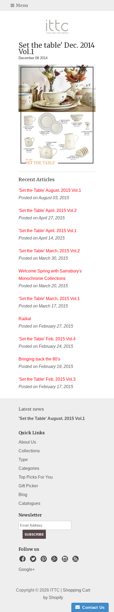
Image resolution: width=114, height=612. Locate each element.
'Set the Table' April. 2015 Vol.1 (48, 230)
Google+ (27, 569)
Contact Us (92, 607)
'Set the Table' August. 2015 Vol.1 (50, 190)
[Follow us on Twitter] (34, 560)
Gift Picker (28, 486)
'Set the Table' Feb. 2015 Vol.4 (47, 339)
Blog (23, 494)
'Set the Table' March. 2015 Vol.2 (49, 251)
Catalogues (29, 503)
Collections (29, 451)
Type (23, 459)
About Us (27, 442)
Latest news (31, 409)
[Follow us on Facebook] (23, 560)
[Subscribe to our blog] (76, 560)
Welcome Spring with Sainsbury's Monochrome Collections (50, 275)
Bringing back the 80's (39, 359)
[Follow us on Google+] (55, 560)
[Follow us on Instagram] (66, 560)
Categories (29, 468)
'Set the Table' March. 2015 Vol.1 (49, 298)
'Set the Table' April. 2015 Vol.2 (48, 210)
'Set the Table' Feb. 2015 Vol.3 (47, 379)
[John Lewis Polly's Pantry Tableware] (57, 164)
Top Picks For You (36, 477)
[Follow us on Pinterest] (45, 560)
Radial (25, 318)
